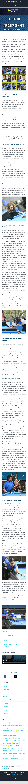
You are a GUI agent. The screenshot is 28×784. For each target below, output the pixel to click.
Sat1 (14, 750)
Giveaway (14, 740)
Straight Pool (22, 753)
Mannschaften (6, 748)
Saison (9, 750)
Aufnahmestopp (6, 725)
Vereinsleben (5, 758)
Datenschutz (19, 774)
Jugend (18, 766)
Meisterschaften (5, 768)
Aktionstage (17, 723)
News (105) (5, 696)
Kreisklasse (11, 745)
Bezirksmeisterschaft (7, 730)
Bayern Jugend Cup (7, 728)
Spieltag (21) (6, 703)
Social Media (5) (7, 699)
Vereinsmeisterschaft (14, 758)
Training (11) (6, 710)
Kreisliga (17, 745)
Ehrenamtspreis (18, 738)
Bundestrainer (21, 730)
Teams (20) (5, 706)
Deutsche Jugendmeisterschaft (9, 735)
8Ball (4, 723)
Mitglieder (13, 748)
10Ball (12, 723)
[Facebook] (5, 676)
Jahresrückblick (21, 740)
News (10, 768)
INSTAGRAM (11, 599)
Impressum (14, 774)
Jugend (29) (6, 689)
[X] (15, 676)
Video (22, 758)
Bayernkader (15, 728)
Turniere (16, 755)
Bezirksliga (22, 728)
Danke (19, 733)
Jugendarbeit (16, 743)
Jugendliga (5, 745)
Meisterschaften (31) (8, 693)
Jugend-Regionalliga (7, 743)
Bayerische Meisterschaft (16, 725)
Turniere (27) (6, 713)
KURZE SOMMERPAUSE (8, 635)
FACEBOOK (4, 599)
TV (20, 755)
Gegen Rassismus (6, 740)
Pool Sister (6, 766)
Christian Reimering (7, 733)
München (5, 750)
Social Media (19, 750)
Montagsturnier (20, 748)
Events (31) (5, 686)
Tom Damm (5, 755)
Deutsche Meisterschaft (8, 738)
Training (11, 755)
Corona (14, 733)
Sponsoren (5, 753)
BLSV (14, 730)
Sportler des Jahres (13, 753)
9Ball (8, 723)
